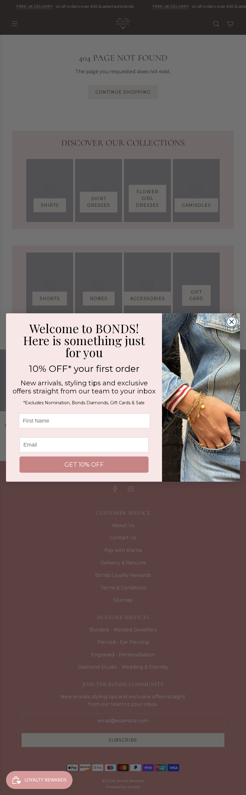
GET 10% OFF (84, 464)
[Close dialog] (231, 322)
